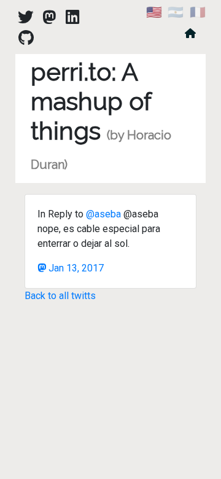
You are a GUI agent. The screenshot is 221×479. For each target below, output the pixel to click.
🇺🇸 (154, 12)
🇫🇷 (198, 12)
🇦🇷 (176, 12)
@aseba (103, 214)
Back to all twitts (60, 296)
